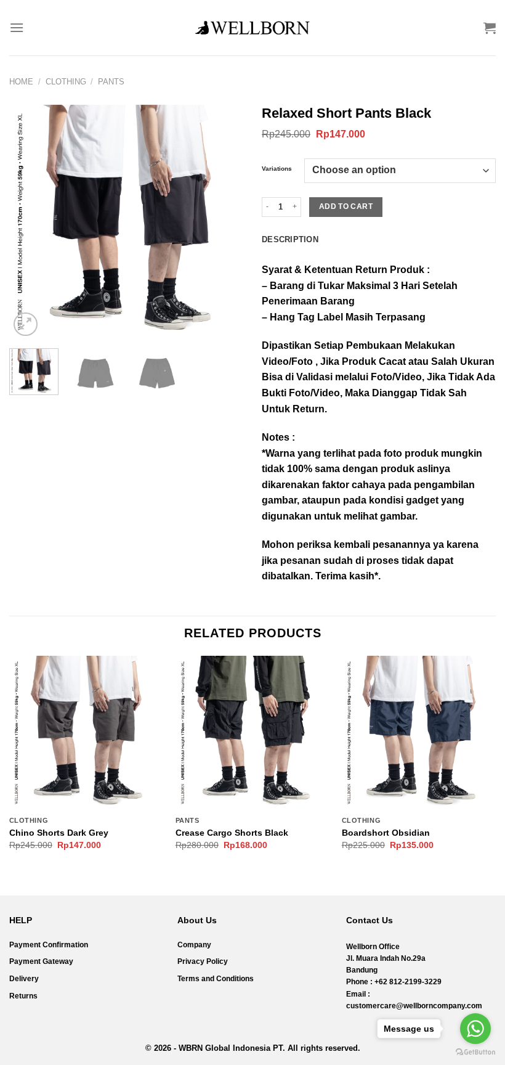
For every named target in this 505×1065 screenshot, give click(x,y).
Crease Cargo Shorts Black (232, 833)
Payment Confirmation (48, 945)
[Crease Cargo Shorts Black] (252, 733)
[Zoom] (26, 324)
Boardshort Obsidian (386, 833)
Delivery (24, 978)
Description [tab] (290, 239)
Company (194, 945)
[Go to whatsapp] (475, 1028)
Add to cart (346, 206)
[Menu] (16, 27)
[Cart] (489, 27)
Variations (277, 169)
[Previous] (29, 221)
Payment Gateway (41, 961)
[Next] (223, 221)
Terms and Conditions (215, 978)
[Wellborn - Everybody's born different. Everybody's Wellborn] (252, 28)
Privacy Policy (202, 961)
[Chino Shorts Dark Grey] (86, 733)
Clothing (66, 81)
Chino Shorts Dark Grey (58, 833)
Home (21, 81)
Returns (23, 996)
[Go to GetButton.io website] (475, 1052)
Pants (111, 81)
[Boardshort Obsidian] (419, 733)
